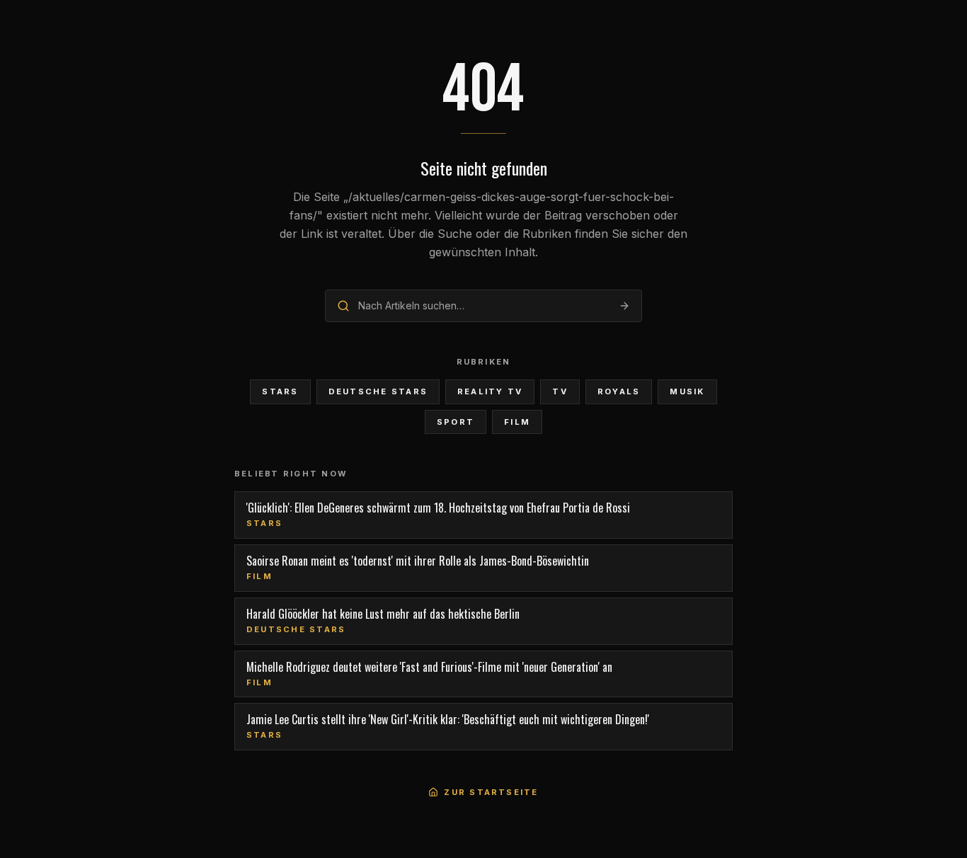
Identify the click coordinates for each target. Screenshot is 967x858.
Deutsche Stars (378, 391)
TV (559, 391)
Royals (618, 391)
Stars (280, 391)
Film (517, 422)
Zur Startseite (491, 792)
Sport (455, 422)
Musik (687, 391)
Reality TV (489, 391)
